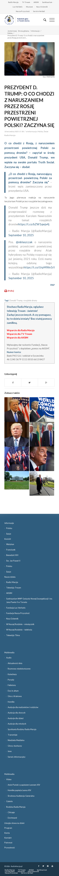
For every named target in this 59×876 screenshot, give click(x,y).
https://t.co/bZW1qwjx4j (33, 224)
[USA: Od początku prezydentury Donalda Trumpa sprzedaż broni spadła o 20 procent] (16, 480)
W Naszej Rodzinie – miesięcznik (20, 624)
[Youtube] (52, 866)
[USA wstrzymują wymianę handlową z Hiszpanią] (16, 459)
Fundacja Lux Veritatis (15, 608)
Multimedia (9, 652)
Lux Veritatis (18, 7)
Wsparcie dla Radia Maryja (20, 330)
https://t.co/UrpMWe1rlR (40, 267)
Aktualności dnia (15, 663)
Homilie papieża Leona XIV (19, 790)
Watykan (10, 544)
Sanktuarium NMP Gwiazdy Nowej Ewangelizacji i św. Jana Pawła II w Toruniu (29, 600)
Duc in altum (13, 691)
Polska (10, 33)
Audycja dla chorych (16, 712)
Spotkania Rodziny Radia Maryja (22, 729)
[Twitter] (43, 866)
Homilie (11, 702)
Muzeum (29, 7)
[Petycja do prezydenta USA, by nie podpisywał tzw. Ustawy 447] (16, 434)
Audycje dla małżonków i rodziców (23, 707)
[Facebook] (38, 866)
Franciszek (10, 549)
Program (8, 828)
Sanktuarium (47, 2)
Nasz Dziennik (42, 7)
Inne (9, 751)
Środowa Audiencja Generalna (21, 796)
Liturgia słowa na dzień (14, 823)
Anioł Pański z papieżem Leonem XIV (24, 785)
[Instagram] (48, 866)
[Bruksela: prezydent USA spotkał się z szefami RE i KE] (41, 434)
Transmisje (12, 735)
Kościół (7, 539)
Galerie (9, 801)
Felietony (12, 685)
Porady (11, 680)
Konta (7, 833)
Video (8, 779)
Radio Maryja (13, 2)
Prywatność (9, 847)
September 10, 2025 (21, 235)
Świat (46, 131)
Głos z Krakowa (15, 696)
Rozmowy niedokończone (19, 668)
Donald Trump (16, 300)
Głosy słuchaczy (15, 746)
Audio (8, 657)
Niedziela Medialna (16, 740)
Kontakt (7, 838)
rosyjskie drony (30, 300)
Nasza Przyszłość (23, 11)
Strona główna (23, 31)
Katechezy (12, 674)
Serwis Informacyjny (16, 757)
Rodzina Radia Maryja (15, 807)
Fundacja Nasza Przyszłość (18, 613)
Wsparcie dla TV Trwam (19, 334)
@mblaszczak (24, 242)
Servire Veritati (39, 11)
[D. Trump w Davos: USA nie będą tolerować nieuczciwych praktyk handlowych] (41, 409)
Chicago (11, 812)
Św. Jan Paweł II (13, 561)
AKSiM (36, 2)
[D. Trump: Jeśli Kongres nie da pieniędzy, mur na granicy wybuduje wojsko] (41, 483)
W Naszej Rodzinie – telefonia (19, 629)
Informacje (35, 31)
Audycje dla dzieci (15, 718)
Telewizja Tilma (13, 635)
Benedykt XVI (12, 555)
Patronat (8, 842)
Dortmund (12, 818)
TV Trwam (26, 2)
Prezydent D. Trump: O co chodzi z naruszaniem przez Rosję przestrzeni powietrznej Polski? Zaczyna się (29, 106)
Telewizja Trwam (13, 587)
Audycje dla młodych (17, 724)
